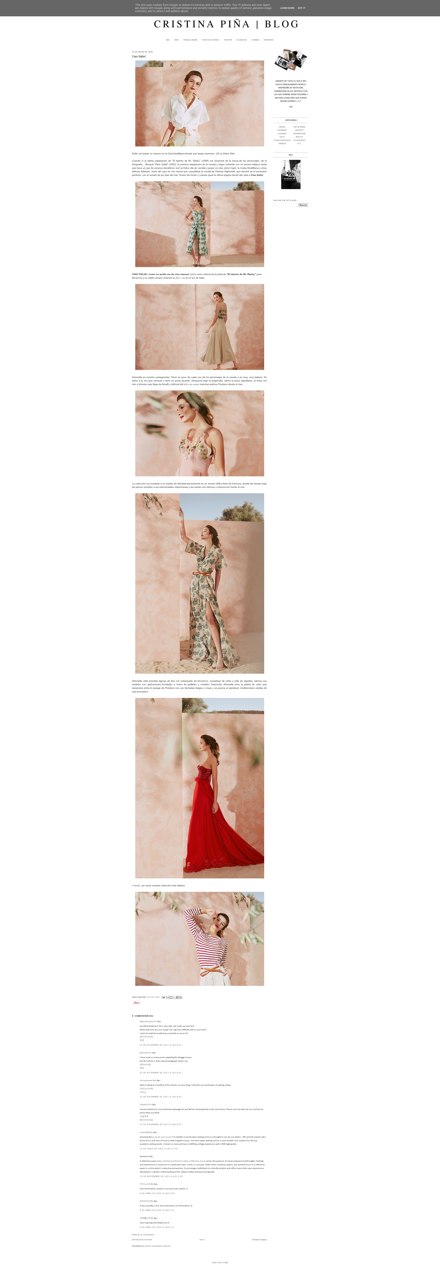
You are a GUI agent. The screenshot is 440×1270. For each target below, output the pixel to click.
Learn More (287, 8)
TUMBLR (255, 40)
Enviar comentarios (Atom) (157, 1246)
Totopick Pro (146, 1104)
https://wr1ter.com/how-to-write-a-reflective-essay (181, 1161)
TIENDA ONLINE (190, 40)
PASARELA (282, 130)
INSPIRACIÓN (299, 134)
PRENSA (282, 144)
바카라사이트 (146, 1201)
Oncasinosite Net (148, 1080)
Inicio (202, 1240)
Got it (302, 8)
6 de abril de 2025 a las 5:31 (157, 1210)
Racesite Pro (146, 1053)
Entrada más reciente (142, 1240)
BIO (168, 40)
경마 (142, 1068)
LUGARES (282, 134)
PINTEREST (269, 40)
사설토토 (144, 1116)
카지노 (143, 1092)
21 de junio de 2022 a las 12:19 (159, 1149)
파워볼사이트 (146, 1218)
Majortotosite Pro (148, 1021)
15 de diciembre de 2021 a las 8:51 (161, 1045)
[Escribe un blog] (171, 997)
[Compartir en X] (174, 997)
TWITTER (228, 40)
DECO (282, 137)
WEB (176, 40)
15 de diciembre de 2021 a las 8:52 (161, 1073)
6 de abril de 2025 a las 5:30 (157, 1193)
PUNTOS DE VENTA (210, 40)
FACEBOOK (242, 40)
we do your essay (163, 1137)
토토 (142, 1040)
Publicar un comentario (143, 1235)
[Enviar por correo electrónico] (167, 997)
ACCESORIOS (299, 140)
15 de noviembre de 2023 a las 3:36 (161, 1176)
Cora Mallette (146, 1132)
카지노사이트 (146, 1089)
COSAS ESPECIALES (282, 140)
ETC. (299, 144)
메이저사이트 (146, 1037)
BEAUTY (299, 137)
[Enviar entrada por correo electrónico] (163, 997)
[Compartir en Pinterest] (180, 997)
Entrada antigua (259, 1240)
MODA (282, 127)
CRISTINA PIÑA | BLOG (227, 23)
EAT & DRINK (299, 127)
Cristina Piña (220, 1263)
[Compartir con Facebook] (177, 997)
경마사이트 (145, 1065)
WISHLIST (299, 130)
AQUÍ (298, 101)
